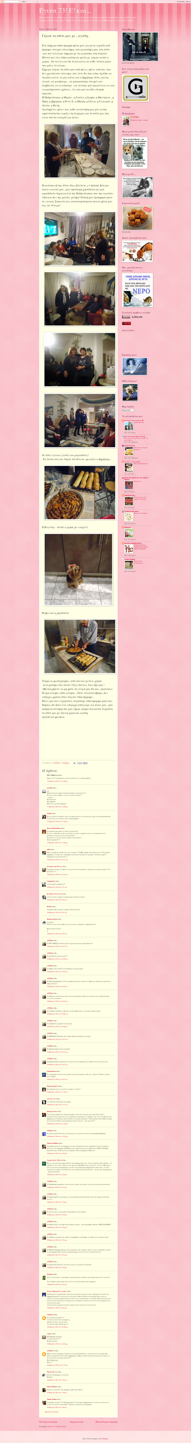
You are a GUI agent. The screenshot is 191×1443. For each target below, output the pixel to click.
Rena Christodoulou (53, 828)
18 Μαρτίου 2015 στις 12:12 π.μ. (57, 860)
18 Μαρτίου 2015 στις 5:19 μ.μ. (57, 1215)
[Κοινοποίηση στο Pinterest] (86, 763)
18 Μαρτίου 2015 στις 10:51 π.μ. (57, 1039)
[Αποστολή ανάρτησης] (74, 763)
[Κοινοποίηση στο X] (82, 763)
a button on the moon (131, 511)
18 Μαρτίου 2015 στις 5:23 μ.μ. (57, 1255)
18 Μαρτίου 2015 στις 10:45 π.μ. (57, 986)
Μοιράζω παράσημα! (141, 513)
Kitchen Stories (52, 919)
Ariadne (49, 1130)
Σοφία (49, 1334)
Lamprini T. (51, 881)
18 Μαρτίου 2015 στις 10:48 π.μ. (57, 1014)
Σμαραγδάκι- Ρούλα (54, 1160)
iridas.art (127, 527)
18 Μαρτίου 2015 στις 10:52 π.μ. (57, 1052)
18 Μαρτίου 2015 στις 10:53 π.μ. (57, 1064)
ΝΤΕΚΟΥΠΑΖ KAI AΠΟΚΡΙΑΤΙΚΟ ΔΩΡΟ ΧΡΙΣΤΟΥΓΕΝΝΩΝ (141, 547)
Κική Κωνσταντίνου (54, 894)
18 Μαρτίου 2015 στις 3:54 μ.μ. (57, 1153)
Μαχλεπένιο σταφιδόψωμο (138, 562)
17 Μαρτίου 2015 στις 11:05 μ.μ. (57, 807)
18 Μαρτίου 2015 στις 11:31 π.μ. (57, 1105)
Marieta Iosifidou (52, 1143)
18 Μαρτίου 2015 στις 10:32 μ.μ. (57, 1344)
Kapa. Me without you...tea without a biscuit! (136, 479)
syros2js (49, 788)
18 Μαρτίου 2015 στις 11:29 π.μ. (57, 1092)
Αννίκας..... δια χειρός (132, 462)
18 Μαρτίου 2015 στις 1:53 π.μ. (57, 887)
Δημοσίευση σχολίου (52, 1412)
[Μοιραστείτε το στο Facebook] (84, 763)
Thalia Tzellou (51, 1399)
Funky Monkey (52, 1387)
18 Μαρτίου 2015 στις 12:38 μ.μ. (57, 1124)
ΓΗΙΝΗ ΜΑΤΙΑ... (130, 495)
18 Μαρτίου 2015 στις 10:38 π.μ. (57, 959)
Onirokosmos (51, 1071)
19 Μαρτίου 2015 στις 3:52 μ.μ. (57, 1380)
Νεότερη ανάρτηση (48, 1421)
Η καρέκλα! (137, 481)
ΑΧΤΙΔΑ (50, 940)
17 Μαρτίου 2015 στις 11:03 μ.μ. (57, 781)
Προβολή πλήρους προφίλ (139, 120)
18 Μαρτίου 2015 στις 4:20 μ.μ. (57, 1174)
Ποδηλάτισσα (52, 1111)
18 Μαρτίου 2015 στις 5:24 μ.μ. (57, 1267)
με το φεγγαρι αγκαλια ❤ (133, 420)
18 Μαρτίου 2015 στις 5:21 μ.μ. (57, 1240)
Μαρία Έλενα (52, 1372)
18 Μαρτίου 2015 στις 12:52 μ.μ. (57, 1136)
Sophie (49, 813)
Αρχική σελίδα (76, 1421)
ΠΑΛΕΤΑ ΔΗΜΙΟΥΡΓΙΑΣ (133, 543)
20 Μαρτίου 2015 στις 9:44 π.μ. (57, 1407)
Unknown (50, 1315)
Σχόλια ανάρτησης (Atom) (57, 1426)
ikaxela (49, 906)
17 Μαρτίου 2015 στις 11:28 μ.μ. (57, 821)
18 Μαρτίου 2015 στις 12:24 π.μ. (57, 874)
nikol (48, 849)
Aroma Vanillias (129, 559)
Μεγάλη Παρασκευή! (140, 464)
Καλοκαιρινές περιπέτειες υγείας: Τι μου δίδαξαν (136, 439)
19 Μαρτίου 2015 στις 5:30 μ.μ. (57, 1393)
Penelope (50, 1274)
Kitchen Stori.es (129, 446)
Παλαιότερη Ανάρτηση (107, 1421)
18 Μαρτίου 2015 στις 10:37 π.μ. (57, 946)
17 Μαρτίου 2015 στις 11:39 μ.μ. (57, 843)
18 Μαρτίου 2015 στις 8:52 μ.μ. (57, 1308)
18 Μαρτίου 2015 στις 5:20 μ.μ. (57, 1227)
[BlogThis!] (80, 763)
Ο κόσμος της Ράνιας (54, 866)
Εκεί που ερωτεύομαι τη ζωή (134, 436)
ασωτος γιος (51, 1099)
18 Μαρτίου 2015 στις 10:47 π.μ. (57, 1001)
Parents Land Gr (52, 1086)
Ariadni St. (50, 1351)
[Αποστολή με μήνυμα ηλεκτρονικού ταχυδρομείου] (78, 763)
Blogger (105, 1439)
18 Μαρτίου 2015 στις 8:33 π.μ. (57, 912)
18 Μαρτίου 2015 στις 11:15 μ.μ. (57, 1365)
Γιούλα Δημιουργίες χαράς (57, 1291)
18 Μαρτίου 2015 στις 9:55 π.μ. (57, 934)
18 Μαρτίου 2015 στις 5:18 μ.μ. (57, 1202)
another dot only (139, 422)
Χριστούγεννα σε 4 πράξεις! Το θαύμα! (140, 498)
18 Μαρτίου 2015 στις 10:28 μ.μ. (57, 1327)
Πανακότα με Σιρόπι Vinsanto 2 (140, 448)
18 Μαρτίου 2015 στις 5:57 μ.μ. (57, 1284)
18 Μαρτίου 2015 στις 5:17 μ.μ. (57, 1187)
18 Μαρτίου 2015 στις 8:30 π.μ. (57, 900)
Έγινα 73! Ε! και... (65, 10)
